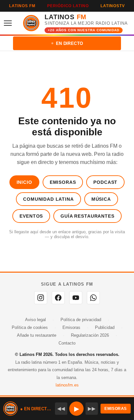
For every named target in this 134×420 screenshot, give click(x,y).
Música (101, 199)
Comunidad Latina (48, 199)
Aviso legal (35, 319)
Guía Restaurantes (87, 216)
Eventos (31, 216)
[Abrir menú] (10, 23)
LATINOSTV (112, 6)
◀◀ (61, 408)
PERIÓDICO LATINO (68, 6)
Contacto (67, 343)
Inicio (24, 182)
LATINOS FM (22, 6)
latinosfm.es (67, 385)
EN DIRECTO (69, 43)
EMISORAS (115, 408)
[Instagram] (40, 297)
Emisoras (63, 182)
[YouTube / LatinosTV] (75, 297)
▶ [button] (76, 408)
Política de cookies (30, 327)
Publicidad (104, 327)
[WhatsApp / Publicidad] (93, 297)
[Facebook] (58, 297)
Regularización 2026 (90, 335)
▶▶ (92, 408)
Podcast (105, 182)
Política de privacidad (80, 319)
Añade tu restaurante (36, 335)
